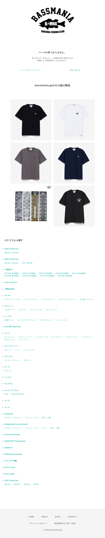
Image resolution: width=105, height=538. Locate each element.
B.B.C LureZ (9, 467)
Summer (17, 484)
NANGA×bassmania (13, 454)
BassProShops (18, 394)
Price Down (9, 474)
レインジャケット (31, 299)
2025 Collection (11, 259)
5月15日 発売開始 (47, 276)
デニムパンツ (9, 337)
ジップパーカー (36, 310)
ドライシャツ (62, 320)
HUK (6, 394)
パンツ (7, 333)
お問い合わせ (74, 70)
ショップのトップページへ (30, 70)
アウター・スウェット (13, 418)
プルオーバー (9, 310)
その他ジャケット (87, 299)
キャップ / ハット (11, 346)
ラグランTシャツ (46, 320)
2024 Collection (11, 480)
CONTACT (72, 517)
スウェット (8, 306)
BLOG (57, 517)
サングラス (8, 384)
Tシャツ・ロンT (31, 418)
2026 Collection (11, 249)
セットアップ (51, 310)
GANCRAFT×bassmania (15, 441)
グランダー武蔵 (10, 461)
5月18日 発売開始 (29, 276)
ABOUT (45, 517)
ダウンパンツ (9, 339)
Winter (36, 484)
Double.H (8, 448)
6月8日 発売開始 (29, 273)
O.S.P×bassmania (12, 435)
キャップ (7, 350)
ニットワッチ (28, 350)
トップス (7, 316)
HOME (31, 517)
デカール (27, 360)
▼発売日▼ (8, 270)
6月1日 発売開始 (79, 273)
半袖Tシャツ (9, 320)
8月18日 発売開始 (65, 276)
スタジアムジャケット (67, 299)
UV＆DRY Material (12, 327)
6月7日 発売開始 (45, 273)
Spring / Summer (11, 253)
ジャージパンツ (71, 337)
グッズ (7, 367)
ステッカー (8, 356)
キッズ (7, 407)
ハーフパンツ (86, 337)
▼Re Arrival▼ (10, 282)
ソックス (7, 377)
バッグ (7, 401)
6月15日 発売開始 (11, 273)
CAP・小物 (46, 418)
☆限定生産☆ (9, 289)
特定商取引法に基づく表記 (65, 523)
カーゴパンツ (57, 337)
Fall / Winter (27, 263)
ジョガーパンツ (42, 337)
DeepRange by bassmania (16, 424)
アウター (7, 295)
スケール (7, 371)
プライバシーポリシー (38, 523)
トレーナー (22, 310)
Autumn (27, 484)
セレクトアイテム (11, 390)
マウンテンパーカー (12, 299)
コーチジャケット (48, 299)
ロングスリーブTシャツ (27, 320)
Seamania (8, 414)
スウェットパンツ (25, 337)
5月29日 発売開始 (11, 276)
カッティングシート (12, 360)
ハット (17, 350)
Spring (7, 484)
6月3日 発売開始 (62, 273)
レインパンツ (23, 339)
